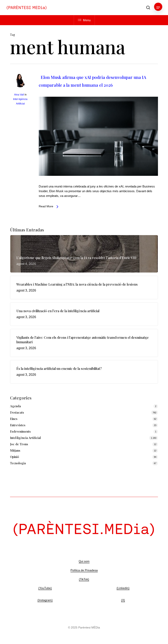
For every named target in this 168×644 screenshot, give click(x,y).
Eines (13, 419)
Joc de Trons (19, 444)
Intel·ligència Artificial (25, 438)
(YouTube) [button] (45, 588)
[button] (158, 8)
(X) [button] (123, 600)
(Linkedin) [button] (123, 588)
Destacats (17, 412)
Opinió (14, 457)
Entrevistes (17, 425)
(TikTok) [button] (84, 579)
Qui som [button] (84, 561)
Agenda (15, 406)
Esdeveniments (20, 431)
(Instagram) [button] (45, 600)
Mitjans (15, 450)
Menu (87, 20)
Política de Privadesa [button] (84, 570)
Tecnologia (18, 463)
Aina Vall (19, 94)
